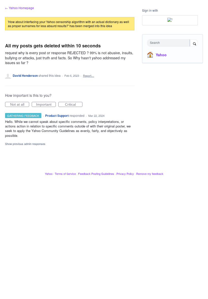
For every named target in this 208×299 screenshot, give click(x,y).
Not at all (19, 104)
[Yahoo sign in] (170, 20)
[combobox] (170, 43)
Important (46, 104)
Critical (73, 104)
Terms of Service (65, 174)
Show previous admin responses (25, 144)
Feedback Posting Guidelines (96, 174)
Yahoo (161, 54)
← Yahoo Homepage (19, 8)
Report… (88, 75)
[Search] (194, 43)
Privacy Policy (125, 174)
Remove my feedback (149, 174)
